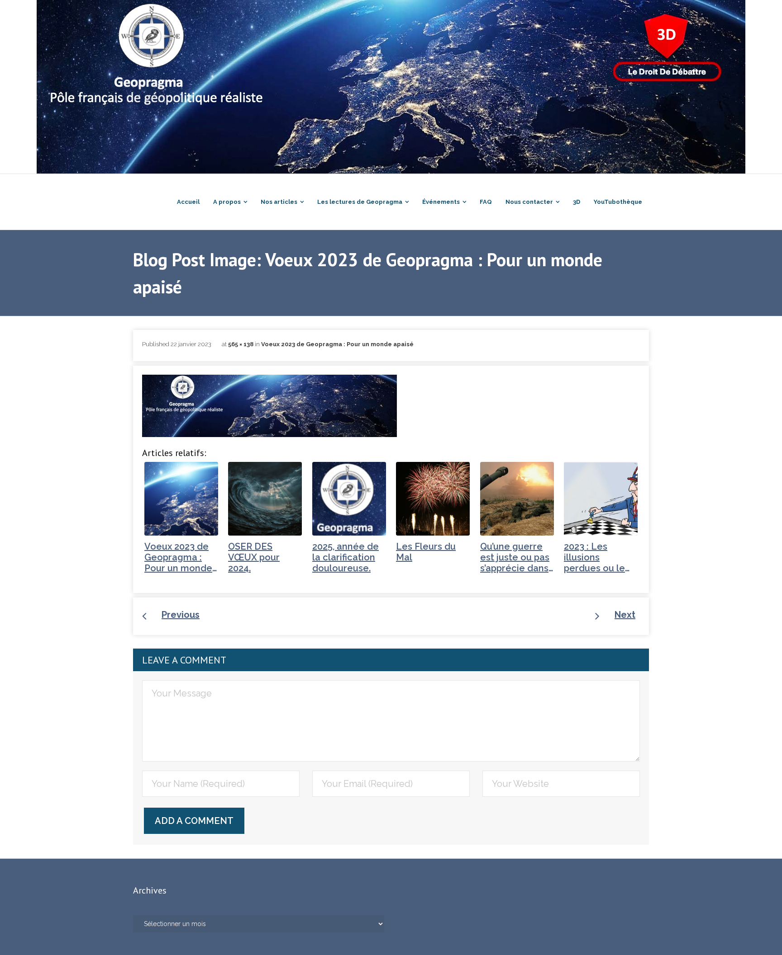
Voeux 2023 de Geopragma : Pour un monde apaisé (337, 344)
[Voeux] (270, 406)
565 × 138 (240, 344)
